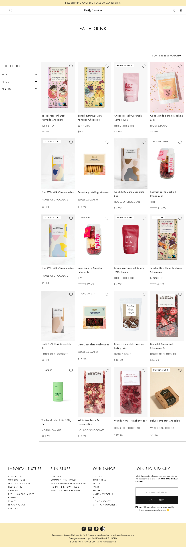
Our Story (57, 476)
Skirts (96, 483)
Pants (96, 486)
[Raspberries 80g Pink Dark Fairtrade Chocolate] (58, 87)
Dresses (97, 476)
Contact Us (15, 476)
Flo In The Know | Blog (65, 486)
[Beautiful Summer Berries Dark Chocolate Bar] (167, 316)
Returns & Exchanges (21, 494)
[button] (19, 74)
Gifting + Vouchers (105, 504)
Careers (13, 508)
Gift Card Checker (19, 483)
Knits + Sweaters (103, 494)
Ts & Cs (12, 501)
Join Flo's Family (153, 468)
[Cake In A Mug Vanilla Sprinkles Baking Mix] (167, 87)
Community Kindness (64, 479)
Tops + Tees (99, 479)
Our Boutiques (17, 479)
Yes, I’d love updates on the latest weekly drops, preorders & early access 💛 (156, 509)
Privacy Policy (16, 504)
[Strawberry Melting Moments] (94, 163)
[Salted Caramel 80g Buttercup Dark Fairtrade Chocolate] (94, 87)
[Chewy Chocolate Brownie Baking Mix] (130, 316)
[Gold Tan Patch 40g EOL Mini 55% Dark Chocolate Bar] (58, 316)
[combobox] (166, 55)
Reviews (13, 497)
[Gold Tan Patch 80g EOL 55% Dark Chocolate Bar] (130, 163)
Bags (96, 497)
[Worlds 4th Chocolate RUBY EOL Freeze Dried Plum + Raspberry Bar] (130, 392)
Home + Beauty (101, 501)
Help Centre (15, 486)
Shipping (13, 490)
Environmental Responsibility (69, 483)
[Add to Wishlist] (71, 66)
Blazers (97, 490)
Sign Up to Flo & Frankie (65, 490)
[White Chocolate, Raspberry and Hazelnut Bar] (94, 392)
